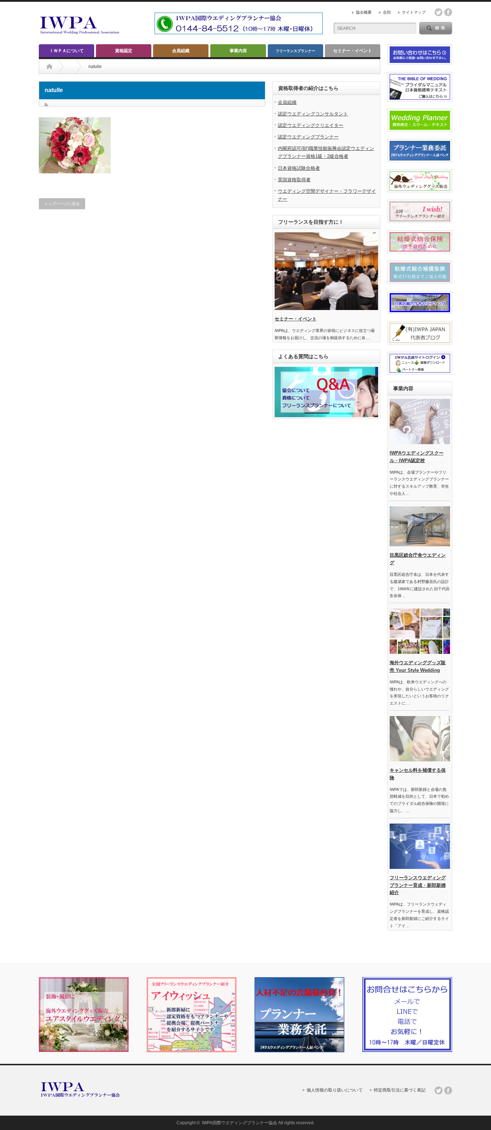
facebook (448, 12)
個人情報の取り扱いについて (335, 1090)
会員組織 (180, 50)
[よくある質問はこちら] (326, 416)
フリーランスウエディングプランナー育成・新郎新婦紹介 (418, 885)
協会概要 (364, 12)
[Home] (49, 66)
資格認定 (123, 50)
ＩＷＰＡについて (66, 50)
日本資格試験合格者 (299, 168)
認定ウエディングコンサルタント (313, 114)
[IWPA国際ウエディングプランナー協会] (80, 34)
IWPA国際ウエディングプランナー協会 (239, 1122)
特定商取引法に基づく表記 (400, 1090)
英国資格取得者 (294, 179)
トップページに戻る (62, 203)
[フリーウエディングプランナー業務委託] (299, 1051)
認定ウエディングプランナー (308, 137)
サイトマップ (414, 12)
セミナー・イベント (352, 50)
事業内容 (238, 50)
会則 (387, 12)
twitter (438, 12)
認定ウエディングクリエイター (310, 125)
